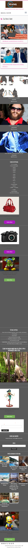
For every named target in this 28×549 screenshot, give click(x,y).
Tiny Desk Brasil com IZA (14, 340)
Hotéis (14, 172)
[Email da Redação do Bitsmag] (1, 13)
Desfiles (14, 189)
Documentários (14, 184)
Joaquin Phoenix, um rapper (14, 125)
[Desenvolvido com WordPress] (22, 545)
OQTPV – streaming (14, 187)
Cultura (14, 167)
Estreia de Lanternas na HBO (14, 337)
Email (3, 424)
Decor (14, 180)
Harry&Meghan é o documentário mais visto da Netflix (13, 41)
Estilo (14, 174)
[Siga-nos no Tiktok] (6, 13)
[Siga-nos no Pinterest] (7, 13)
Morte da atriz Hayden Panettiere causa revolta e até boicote (14, 332)
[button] (4, 461)
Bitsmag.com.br (11, 545)
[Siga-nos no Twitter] (5, 13)
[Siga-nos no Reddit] (9, 13)
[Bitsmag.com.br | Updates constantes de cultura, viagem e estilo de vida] (14, 4)
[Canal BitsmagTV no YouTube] (3, 13)
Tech (14, 179)
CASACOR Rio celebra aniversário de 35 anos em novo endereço (14, 342)
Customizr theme (17, 547)
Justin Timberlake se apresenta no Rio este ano (14, 153)
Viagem (14, 170)
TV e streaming (14, 164)
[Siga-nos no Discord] (10, 13)
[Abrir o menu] (26, 13)
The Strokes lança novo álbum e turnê (14, 343)
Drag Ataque (14, 335)
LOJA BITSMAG (14, 191)
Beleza (14, 177)
